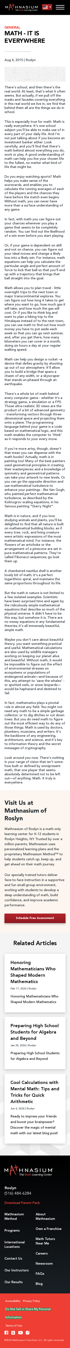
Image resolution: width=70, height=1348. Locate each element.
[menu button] (47, 7)
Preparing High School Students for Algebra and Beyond (34, 1032)
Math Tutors (45, 1241)
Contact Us (13, 1258)
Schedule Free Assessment (35, 918)
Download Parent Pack (22, 1203)
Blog (39, 1284)
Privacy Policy (31, 1301)
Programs (12, 1230)
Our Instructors (16, 1270)
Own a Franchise (49, 1229)
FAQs (40, 1273)
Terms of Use (13, 1325)
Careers (42, 1253)
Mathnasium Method (14, 1217)
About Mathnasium (45, 1217)
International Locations (14, 1245)
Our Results (13, 1282)
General (12, 27)
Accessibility (13, 1301)
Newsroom (44, 1263)
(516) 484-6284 (17, 1194)
